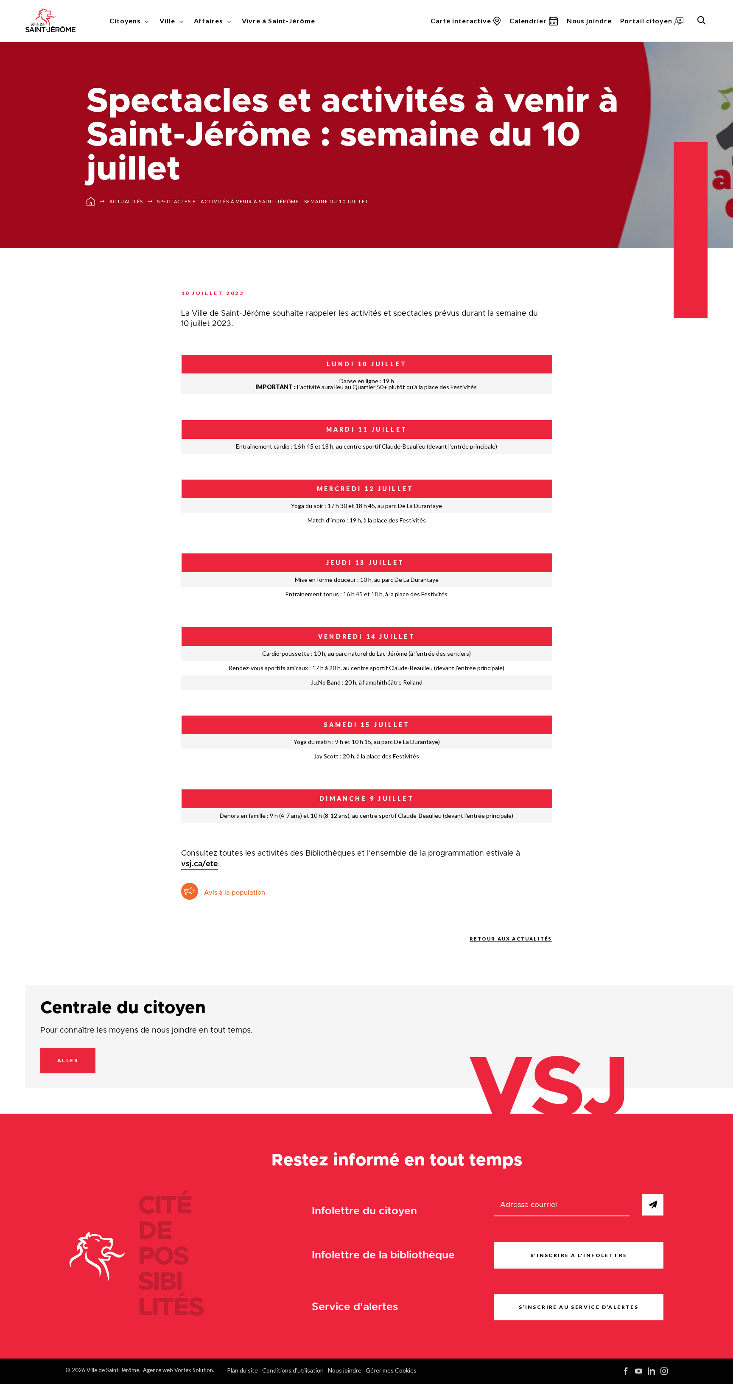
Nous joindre (589, 21)
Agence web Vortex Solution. (178, 1370)
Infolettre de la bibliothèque (383, 1255)
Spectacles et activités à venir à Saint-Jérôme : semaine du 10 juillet (263, 201)
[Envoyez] (652, 1205)
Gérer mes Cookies (391, 1370)
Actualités (126, 201)
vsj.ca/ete (199, 864)
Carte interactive (461, 21)
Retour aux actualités (511, 938)
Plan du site (242, 1370)
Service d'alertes (355, 1307)
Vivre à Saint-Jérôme (278, 21)
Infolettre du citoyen (364, 1211)
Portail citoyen (646, 21)
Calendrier (528, 21)
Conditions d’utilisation (293, 1370)
